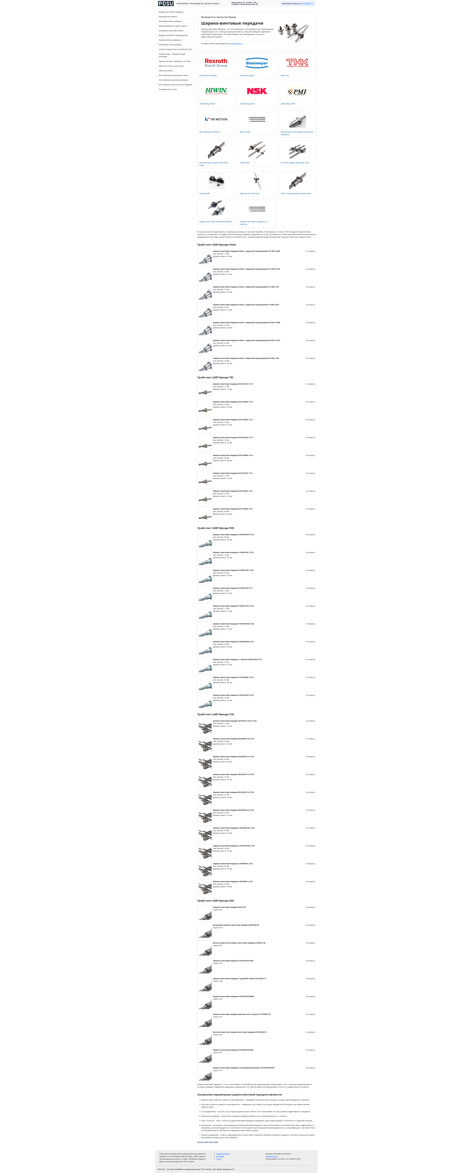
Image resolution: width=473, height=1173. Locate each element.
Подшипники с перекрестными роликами (172, 55)
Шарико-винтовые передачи (171, 12)
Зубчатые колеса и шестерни (171, 66)
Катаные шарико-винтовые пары (295, 162)
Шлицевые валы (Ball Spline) (171, 30)
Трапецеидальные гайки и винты (173, 26)
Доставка (220, 1156)
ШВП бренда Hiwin (207, 104)
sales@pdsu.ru (308, 3)
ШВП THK (285, 75)
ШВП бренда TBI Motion (209, 132)
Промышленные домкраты (170, 40)
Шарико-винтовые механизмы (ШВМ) (215, 221)
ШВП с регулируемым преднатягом (296, 193)
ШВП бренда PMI (288, 104)
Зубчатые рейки (166, 70)
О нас (218, 1159)
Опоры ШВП (204, 193)
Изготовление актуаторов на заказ (173, 75)
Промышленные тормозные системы (175, 61)
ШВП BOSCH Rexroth (208, 75)
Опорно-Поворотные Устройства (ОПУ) (175, 49)
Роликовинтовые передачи (170, 21)
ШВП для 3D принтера (249, 193)
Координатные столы (168, 89)
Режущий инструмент (168, 16)
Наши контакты (223, 1154)
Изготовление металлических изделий (175, 84)
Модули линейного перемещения (173, 35)
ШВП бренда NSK (247, 104)
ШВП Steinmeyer (247, 75)
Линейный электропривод (170, 44)
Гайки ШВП (245, 162)
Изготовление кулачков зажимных (173, 80)
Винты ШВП (245, 132)
